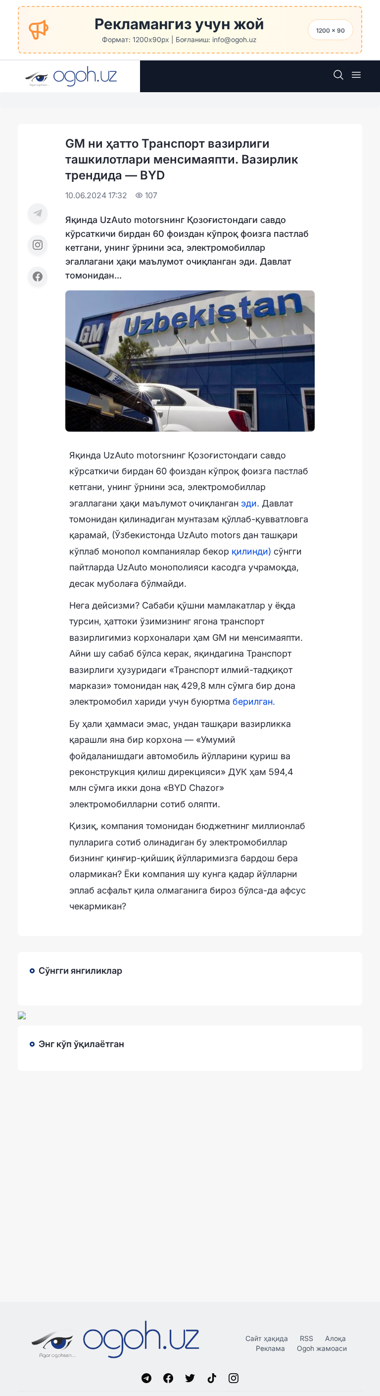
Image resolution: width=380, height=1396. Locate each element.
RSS (306, 1338)
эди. (250, 503)
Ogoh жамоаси (322, 1348)
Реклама (270, 1348)
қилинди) (253, 551)
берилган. (254, 701)
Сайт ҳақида (266, 1338)
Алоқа (335, 1338)
